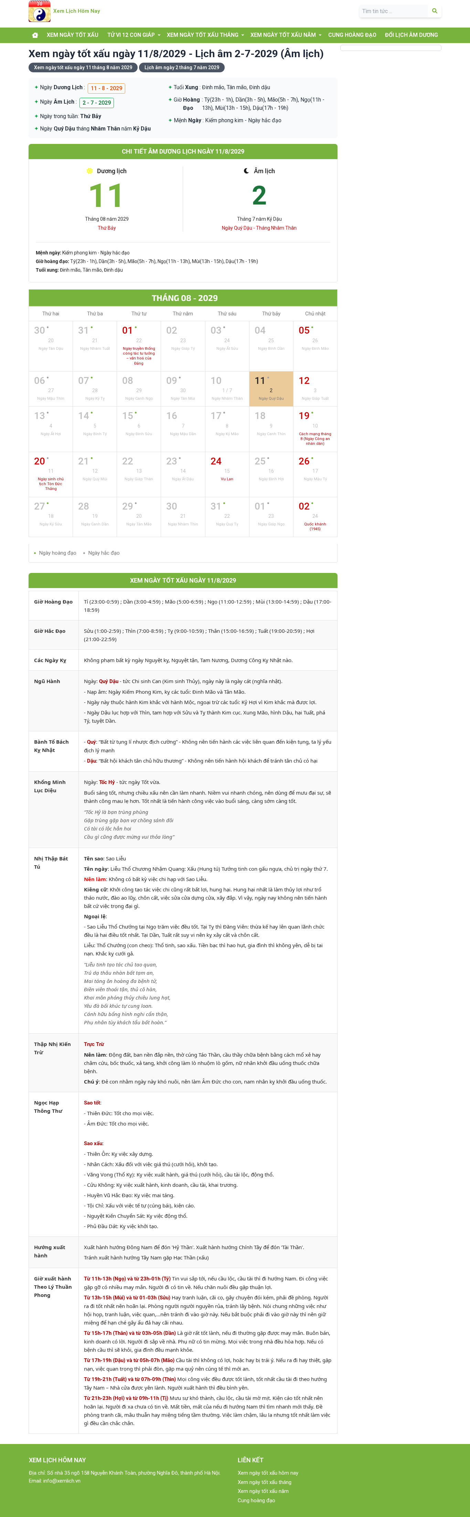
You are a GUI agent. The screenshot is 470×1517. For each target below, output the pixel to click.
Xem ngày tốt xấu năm (263, 1491)
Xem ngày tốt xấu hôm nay (268, 1473)
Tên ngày (96, 868)
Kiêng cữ (95, 889)
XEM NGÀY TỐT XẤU (72, 35)
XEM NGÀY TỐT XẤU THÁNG (202, 35)
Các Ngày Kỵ (50, 660)
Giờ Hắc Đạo (49, 630)
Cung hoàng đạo (256, 1500)
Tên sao (93, 858)
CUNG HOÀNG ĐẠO (352, 35)
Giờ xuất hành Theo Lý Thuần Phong (53, 1286)
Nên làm (95, 879)
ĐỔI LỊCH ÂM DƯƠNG (411, 35)
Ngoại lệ (95, 916)
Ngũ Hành (47, 681)
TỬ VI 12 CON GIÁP (131, 35)
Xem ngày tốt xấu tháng (264, 1482)
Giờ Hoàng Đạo (53, 601)
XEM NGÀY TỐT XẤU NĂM (283, 35)
